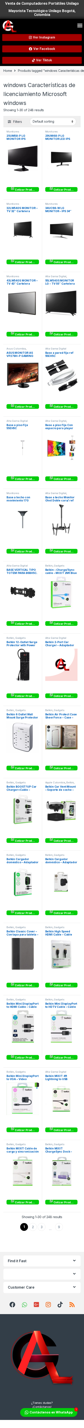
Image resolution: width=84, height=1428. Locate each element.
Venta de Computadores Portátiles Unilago (42, 3)
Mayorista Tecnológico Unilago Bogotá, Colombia (42, 13)
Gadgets (59, 565)
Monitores (12, 131)
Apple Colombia (55, 782)
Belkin (49, 565)
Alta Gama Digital (56, 276)
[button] (80, 25)
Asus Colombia (16, 348)
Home (7, 70)
